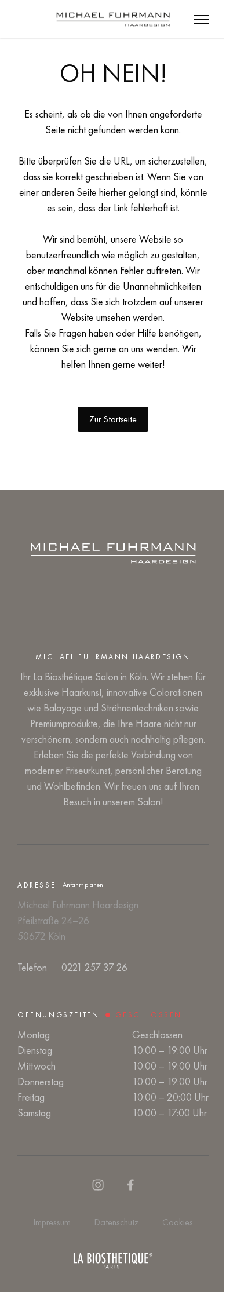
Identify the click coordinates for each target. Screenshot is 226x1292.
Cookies (177, 1222)
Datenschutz (116, 1222)
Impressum (52, 1222)
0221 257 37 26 (94, 967)
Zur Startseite (113, 419)
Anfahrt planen (83, 884)
